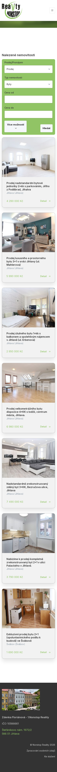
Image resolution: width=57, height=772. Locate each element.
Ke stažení (49, 756)
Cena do (9, 107)
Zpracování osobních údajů (41, 750)
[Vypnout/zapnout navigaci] (52, 10)
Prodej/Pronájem (13, 62)
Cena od (9, 92)
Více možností (15, 124)
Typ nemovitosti (13, 77)
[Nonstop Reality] (12, 10)
